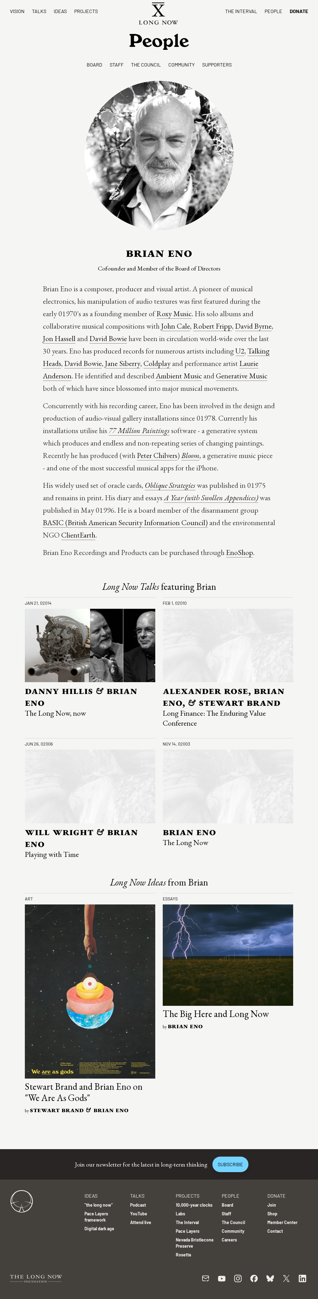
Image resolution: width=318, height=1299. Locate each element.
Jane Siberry (122, 363)
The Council (146, 64)
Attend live (140, 1222)
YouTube (138, 1213)
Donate (299, 11)
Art (29, 898)
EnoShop (239, 552)
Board (94, 64)
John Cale (175, 326)
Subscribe (230, 1164)
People (273, 11)
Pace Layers (187, 1231)
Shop (272, 1213)
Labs (180, 1213)
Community (181, 64)
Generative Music (241, 376)
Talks (39, 11)
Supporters (217, 64)
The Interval (241, 11)
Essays (170, 898)
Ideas (60, 11)
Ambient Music (179, 376)
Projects (86, 11)
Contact (275, 1231)
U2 (239, 351)
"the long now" (98, 1205)
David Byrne (253, 326)
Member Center (282, 1222)
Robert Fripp (212, 326)
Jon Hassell (59, 338)
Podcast (138, 1205)
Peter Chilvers (157, 455)
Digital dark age (99, 1228)
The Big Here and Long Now (216, 1014)
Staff (117, 64)
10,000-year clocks (194, 1205)
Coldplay (156, 363)
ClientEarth (78, 535)
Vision (17, 11)
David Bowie (108, 338)
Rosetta (183, 1254)
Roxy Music (174, 313)
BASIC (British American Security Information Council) (125, 522)
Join (271, 1205)
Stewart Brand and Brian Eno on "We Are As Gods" (84, 1092)
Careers (229, 1239)
